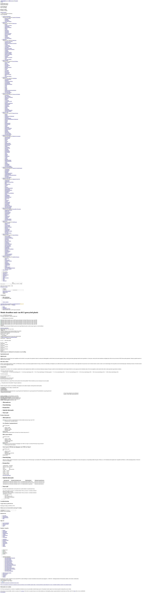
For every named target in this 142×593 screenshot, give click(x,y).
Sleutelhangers (7, 104)
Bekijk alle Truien (8, 160)
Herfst (6, 85)
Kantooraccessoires (8, 260)
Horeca (6, 63)
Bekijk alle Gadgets (8, 48)
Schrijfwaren (5, 221)
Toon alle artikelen (8, 21)
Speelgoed (7, 105)
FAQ (4, 279)
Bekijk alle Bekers (8, 27)
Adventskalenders (8, 79)
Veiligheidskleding (8, 161)
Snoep (6, 69)
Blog (4, 278)
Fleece (6, 140)
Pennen (6, 224)
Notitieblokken (7, 263)
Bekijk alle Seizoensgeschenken (10, 90)
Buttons (6, 99)
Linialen (6, 261)
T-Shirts (4, 534)
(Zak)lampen (7, 169)
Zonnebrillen (7, 165)
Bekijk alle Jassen (8, 144)
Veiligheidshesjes (8, 174)
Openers (6, 125)
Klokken (6, 130)
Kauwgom (7, 71)
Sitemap (4, 576)
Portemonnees (7, 151)
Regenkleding (7, 152)
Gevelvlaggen (7, 203)
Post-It (6, 265)
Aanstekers (7, 95)
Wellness (6, 218)
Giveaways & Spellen (6, 93)
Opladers (6, 50)
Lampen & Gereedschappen (7, 167)
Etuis (6, 258)
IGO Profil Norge (8, 569)
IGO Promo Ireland (8, 565)
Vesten (6, 162)
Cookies (4, 575)
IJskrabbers (7, 171)
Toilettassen (7, 217)
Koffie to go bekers (8, 25)
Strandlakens (7, 195)
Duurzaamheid (5, 516)
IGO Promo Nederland (9, 570)
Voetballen (7, 192)
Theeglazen (7, 31)
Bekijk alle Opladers (8, 54)
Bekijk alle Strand (8, 197)
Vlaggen (6, 201)
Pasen (6, 87)
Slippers (6, 154)
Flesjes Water (7, 62)
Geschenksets (7, 82)
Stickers (6, 108)
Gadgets (6, 44)
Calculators (7, 257)
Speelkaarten (7, 106)
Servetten (6, 66)
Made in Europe (6, 277)
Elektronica (5, 39)
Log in (4, 293)
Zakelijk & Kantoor (6, 255)
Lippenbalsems (7, 213)
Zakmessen (7, 176)
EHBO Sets (7, 211)
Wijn (6, 75)
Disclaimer (4, 574)
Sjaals (6, 153)
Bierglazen (7, 30)
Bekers (6, 24)
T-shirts (6, 157)
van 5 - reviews (6, 0)
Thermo (6, 36)
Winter (6, 88)
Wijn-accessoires (8, 133)
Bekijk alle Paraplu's (8, 190)
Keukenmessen (7, 124)
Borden (6, 114)
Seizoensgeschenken (8, 84)
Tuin (5, 199)
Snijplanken (7, 127)
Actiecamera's (7, 45)
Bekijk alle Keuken (8, 128)
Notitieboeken (7, 264)
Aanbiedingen (5, 272)
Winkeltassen (5, 543)
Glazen (6, 29)
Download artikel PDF (7, 475)
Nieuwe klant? (5, 292)
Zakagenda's (7, 20)
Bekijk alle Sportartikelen (9, 193)
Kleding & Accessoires (7, 135)
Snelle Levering (5, 274)
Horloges (6, 141)
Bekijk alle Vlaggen (8, 206)
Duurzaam (5, 273)
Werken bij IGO (5, 517)
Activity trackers (8, 46)
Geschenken (5, 77)
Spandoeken (7, 204)
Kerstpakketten (7, 83)
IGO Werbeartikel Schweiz (9, 567)
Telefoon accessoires (8, 57)
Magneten (6, 131)
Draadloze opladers (8, 52)
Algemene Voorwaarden (7, 572)
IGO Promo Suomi (8, 566)
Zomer (6, 89)
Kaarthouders (7, 259)
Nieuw (4, 276)
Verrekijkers (7, 200)
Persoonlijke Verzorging (7, 208)
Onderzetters (7, 132)
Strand (6, 194)
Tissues (6, 215)
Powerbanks (7, 55)
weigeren (22, 591)
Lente (6, 86)
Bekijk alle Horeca (8, 67)
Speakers (6, 56)
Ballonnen (6, 98)
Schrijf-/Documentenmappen (10, 267)
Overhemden (7, 147)
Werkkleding (7, 164)
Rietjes (6, 126)
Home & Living (5, 112)
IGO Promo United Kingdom (10, 568)
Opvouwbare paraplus (9, 188)
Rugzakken (5, 532)
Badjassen (6, 117)
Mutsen (6, 146)
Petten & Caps (7, 148)
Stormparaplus (7, 189)
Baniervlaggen (7, 202)
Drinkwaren (5, 22)
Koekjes (6, 68)
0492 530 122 (2, 304)
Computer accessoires (8, 41)
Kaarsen (6, 120)
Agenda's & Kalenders (7, 16)
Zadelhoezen (7, 181)
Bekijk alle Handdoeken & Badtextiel (11, 119)
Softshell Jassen (7, 143)
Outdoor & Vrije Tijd (6, 178)
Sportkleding (7, 156)
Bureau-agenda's (8, 18)
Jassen (6, 142)
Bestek (6, 122)
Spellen (6, 107)
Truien (6, 158)
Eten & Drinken (5, 60)
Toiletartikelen (7, 216)
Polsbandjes (7, 150)
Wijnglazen (7, 32)
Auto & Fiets (7, 180)
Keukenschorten (8, 129)
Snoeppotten (7, 73)
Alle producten (5, 269)
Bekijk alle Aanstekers (9, 97)
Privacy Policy (5, 573)
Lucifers (6, 102)
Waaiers (6, 163)
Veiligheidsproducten (8, 173)
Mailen (14, 304)
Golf (5, 186)
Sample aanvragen (4, 389)
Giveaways (7, 100)
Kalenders (6, 19)
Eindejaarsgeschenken (9, 81)
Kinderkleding (7, 145)
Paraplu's (6, 187)
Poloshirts (6, 149)
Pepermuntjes (7, 72)
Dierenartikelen (7, 184)
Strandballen (7, 198)
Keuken (6, 121)
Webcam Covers (8, 42)
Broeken (6, 139)
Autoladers (7, 51)
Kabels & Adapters (8, 53)
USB (6, 58)
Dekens (6, 115)
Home (4, 306)
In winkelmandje (3, 388)
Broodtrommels (7, 123)
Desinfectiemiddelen (8, 210)
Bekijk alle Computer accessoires (10, 43)
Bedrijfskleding (7, 137)
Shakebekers (7, 26)
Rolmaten (6, 172)
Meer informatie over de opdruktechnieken (9, 337)
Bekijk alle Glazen (8, 33)
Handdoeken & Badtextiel (9, 116)
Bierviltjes (6, 64)
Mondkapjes (7, 214)
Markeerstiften (7, 223)
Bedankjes (7, 80)
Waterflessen (7, 37)
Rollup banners (7, 266)
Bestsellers (5, 275)
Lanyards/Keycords (8, 101)
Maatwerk (4, 280)
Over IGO (4, 515)
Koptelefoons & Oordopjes (9, 49)
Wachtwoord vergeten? (7, 291)
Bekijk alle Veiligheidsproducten (10, 175)
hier (74, 591)
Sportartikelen (7, 191)
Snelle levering (7, 91)
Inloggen (4, 288)
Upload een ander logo (4, 328)
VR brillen (7, 47)
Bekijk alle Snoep (8, 74)
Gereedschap (7, 170)
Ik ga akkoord (2, 592)
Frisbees (6, 185)
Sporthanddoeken (8, 118)
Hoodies (6, 159)
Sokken (6, 155)
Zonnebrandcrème (8, 219)
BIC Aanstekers (7, 96)
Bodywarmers (7, 138)
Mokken (6, 35)
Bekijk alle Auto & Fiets (9, 182)
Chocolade (7, 70)
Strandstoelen (7, 196)
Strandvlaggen (7, 205)
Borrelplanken (7, 65)
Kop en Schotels (8, 34)
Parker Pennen (7, 225)
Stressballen (7, 109)
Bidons (6, 28)
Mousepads (7, 262)
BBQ (6, 183)
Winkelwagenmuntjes (8, 110)
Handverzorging (8, 212)
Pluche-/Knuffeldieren (9, 103)
